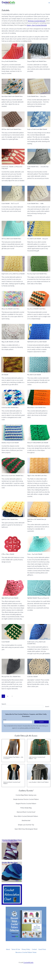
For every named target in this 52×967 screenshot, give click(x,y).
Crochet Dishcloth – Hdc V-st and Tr (10, 203)
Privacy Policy (26, 949)
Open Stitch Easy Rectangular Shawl (26, 829)
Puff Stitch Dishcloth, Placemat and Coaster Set (38, 598)
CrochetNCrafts (28, 962)
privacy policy (24, 728)
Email (4, 719)
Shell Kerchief (26, 820)
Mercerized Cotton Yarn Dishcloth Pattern (11, 676)
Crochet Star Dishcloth (32, 676)
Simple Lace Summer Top (26, 825)
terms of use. (36, 728)
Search (4, 704)
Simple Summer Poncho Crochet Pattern (26, 799)
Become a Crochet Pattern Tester (26, 952)
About (8, 949)
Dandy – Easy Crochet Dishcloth (37, 25)
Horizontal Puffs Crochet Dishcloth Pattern (37, 61)
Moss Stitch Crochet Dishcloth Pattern (26, 816)
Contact (34, 949)
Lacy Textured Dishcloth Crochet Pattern (36, 308)
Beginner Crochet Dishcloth (36, 21)
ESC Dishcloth (5, 374)
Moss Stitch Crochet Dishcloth (34, 374)
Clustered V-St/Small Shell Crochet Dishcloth (37, 442)
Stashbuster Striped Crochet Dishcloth (10, 442)
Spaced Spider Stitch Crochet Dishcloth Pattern (12, 96)
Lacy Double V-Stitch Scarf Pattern (39, 782)
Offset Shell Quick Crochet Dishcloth (10, 598)
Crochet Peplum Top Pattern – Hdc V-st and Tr (13, 758)
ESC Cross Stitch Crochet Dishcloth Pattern (11, 238)
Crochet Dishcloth (5, 641)
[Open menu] (49, 3)
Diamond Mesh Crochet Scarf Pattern (11, 783)
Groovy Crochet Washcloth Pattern (9, 61)
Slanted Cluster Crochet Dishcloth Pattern (36, 407)
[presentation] (13, 51)
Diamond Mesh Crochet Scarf (26, 812)
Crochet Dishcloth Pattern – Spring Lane (36, 96)
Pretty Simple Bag (26, 808)
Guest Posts (42, 949)
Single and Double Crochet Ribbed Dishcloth (37, 129)
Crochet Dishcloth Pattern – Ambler (35, 203)
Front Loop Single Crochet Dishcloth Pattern (37, 273)
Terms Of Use (16, 949)
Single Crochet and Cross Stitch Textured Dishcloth (13, 273)
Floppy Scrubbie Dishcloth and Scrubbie (10, 341)
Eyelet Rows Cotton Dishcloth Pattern (10, 519)
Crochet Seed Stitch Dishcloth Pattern (10, 407)
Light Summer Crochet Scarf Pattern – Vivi (37, 758)
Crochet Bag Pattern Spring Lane (26, 795)
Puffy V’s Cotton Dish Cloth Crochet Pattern (37, 475)
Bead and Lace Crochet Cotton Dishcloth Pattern (13, 475)
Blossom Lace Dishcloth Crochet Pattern (11, 308)
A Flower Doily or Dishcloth (8, 554)
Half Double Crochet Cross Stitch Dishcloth (37, 341)
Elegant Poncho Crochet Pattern (26, 803)
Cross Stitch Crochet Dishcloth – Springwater (37, 238)
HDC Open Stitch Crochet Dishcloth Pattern (11, 129)
